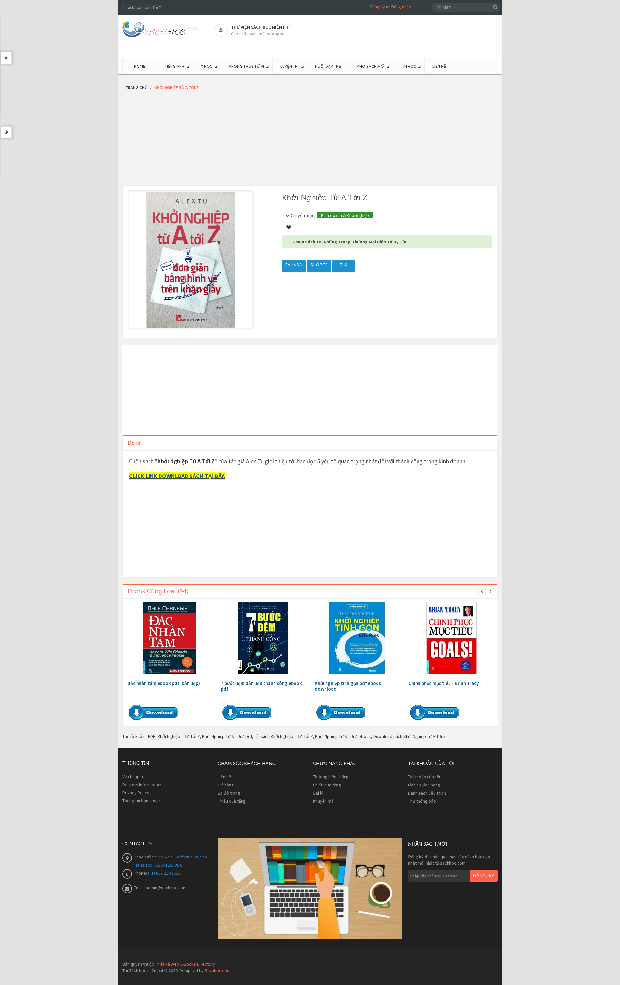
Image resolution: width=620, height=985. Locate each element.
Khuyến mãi (324, 801)
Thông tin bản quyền (141, 801)
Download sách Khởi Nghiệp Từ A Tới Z (409, 736)
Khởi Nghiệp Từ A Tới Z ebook (343, 736)
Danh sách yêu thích (427, 793)
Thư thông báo (422, 801)
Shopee (319, 265)
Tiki (344, 265)
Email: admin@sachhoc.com (160, 887)
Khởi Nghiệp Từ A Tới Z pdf (227, 736)
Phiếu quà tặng (232, 801)
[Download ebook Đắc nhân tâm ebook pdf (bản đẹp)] (169, 638)
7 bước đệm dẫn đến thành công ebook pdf (261, 686)
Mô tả (134, 442)
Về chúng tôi (134, 776)
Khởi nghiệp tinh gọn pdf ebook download (348, 686)
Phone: (141, 873)
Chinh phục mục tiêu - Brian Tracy (443, 683)
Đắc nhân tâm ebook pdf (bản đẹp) (163, 683)
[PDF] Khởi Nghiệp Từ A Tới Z (173, 736)
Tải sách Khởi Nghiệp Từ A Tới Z (283, 736)
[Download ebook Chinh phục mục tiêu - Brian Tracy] (450, 638)
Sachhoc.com (218, 970)
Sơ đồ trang (229, 793)
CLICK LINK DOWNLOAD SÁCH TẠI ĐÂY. (177, 476)
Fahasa (293, 265)
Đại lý (318, 793)
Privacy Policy (135, 792)
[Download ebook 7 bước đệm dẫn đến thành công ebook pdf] (263, 638)
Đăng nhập (401, 7)
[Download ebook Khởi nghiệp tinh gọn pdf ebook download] (356, 638)
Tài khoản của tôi (424, 777)
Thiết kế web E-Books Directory (185, 964)
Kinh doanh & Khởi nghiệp (345, 215)
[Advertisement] (310, 140)
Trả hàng (226, 785)
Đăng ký (377, 7)
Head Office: (146, 857)
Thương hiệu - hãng (331, 777)
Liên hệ (224, 777)
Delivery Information (141, 784)
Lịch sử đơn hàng (424, 785)
